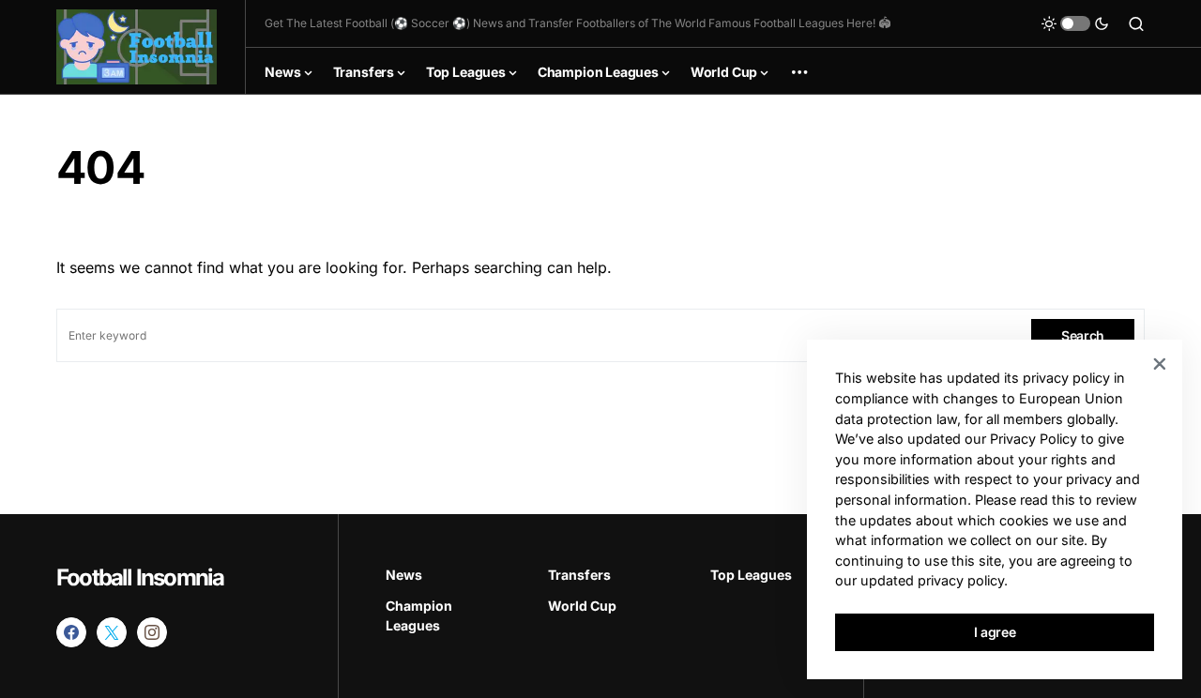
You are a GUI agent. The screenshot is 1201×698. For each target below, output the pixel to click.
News (404, 575)
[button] (1075, 23)
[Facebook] (71, 632)
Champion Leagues (419, 615)
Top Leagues (751, 575)
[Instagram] (152, 632)
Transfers (579, 575)
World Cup (582, 606)
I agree (995, 632)
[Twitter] (112, 632)
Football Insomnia (139, 577)
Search (1082, 335)
